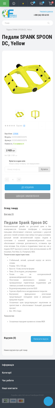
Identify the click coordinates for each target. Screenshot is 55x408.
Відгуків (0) (9, 214)
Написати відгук (41, 339)
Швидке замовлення (27, 196)
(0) (24, 126)
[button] (23, 3)
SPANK (15, 134)
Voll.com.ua (26, 395)
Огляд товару (11, 208)
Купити (44, 169)
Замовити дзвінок (46, 11)
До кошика (27, 187)
